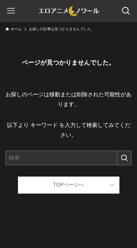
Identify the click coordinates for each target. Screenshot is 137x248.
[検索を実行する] (124, 158)
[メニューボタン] (11, 11)
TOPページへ (68, 184)
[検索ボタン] (126, 11)
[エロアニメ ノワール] (69, 11)
